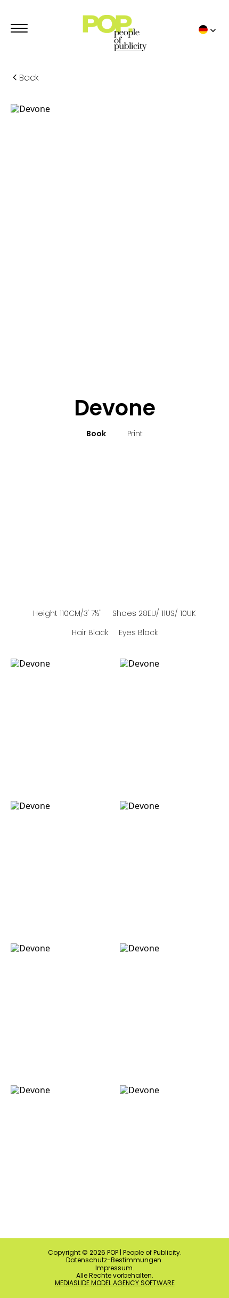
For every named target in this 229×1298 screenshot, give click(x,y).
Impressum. (114, 1268)
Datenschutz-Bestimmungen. (114, 1260)
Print (135, 433)
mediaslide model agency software (115, 1283)
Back (29, 77)
